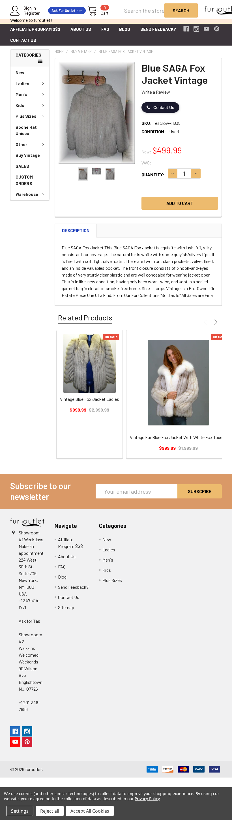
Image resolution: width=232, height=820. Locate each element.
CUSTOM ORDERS (24, 180)
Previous (206, 322)
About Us (80, 29)
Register (31, 13)
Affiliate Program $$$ (35, 29)
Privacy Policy (147, 798)
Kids (20, 105)
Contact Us (23, 40)
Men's (21, 94)
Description (75, 230)
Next (215, 322)
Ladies (22, 83)
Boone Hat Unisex (26, 130)
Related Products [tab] (85, 317)
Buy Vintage (28, 155)
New (20, 72)
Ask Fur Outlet (66, 10)
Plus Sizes (26, 116)
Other (21, 144)
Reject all (49, 811)
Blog (124, 29)
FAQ (105, 29)
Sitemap (66, 607)
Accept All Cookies (89, 811)
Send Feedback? (158, 29)
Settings (20, 811)
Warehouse (27, 194)
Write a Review (155, 92)
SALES (22, 166)
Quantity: (152, 174)
